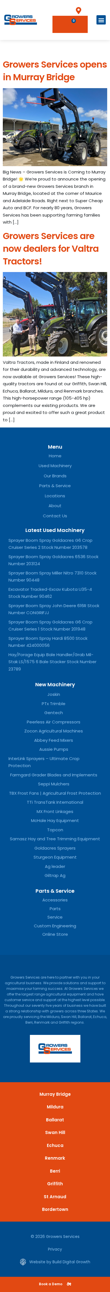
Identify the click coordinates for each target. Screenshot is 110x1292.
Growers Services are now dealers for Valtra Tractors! (51, 249)
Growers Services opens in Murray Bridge (55, 70)
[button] (101, 19)
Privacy (55, 1249)
